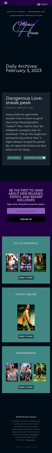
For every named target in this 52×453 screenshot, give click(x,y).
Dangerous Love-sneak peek (24, 100)
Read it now (26, 278)
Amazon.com (34, 435)
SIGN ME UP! (26, 219)
